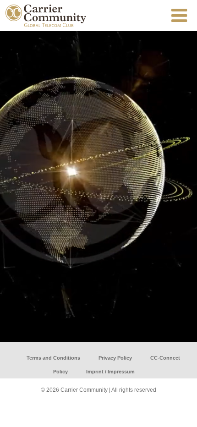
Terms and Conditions (53, 358)
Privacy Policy (115, 358)
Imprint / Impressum (110, 371)
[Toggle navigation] (179, 16)
